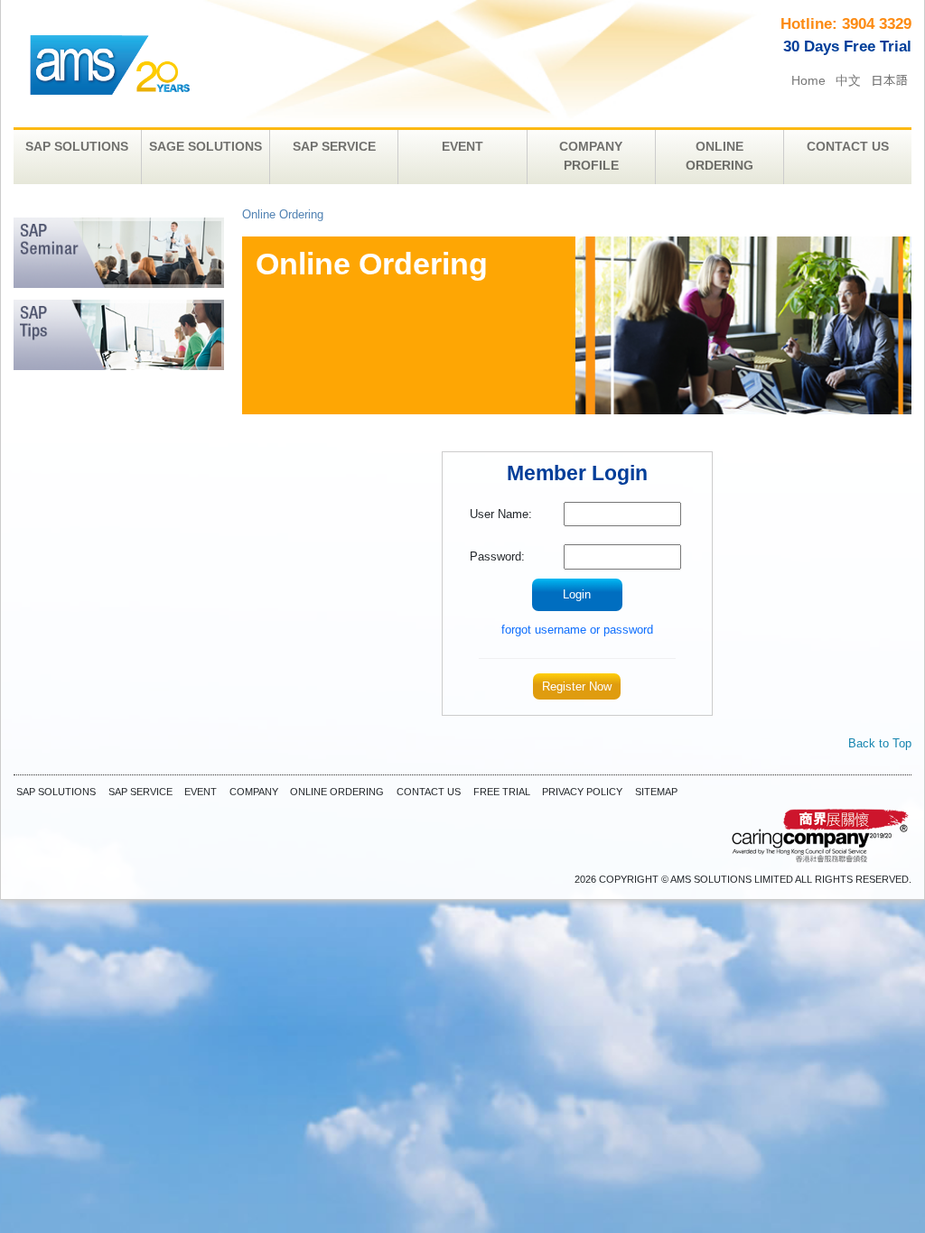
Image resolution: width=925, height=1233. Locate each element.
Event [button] (462, 146)
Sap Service (140, 791)
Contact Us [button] (848, 146)
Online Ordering (337, 791)
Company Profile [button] (590, 156)
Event (200, 791)
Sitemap (656, 791)
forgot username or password (577, 629)
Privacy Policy (582, 791)
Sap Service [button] (334, 146)
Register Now (577, 686)
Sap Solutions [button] (76, 146)
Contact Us (429, 791)
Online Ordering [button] (719, 156)
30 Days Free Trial (847, 46)
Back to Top (879, 743)
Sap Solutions (56, 791)
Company (253, 791)
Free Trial (501, 791)
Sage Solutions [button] (205, 146)
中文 (848, 81)
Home (808, 81)
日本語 (890, 79)
